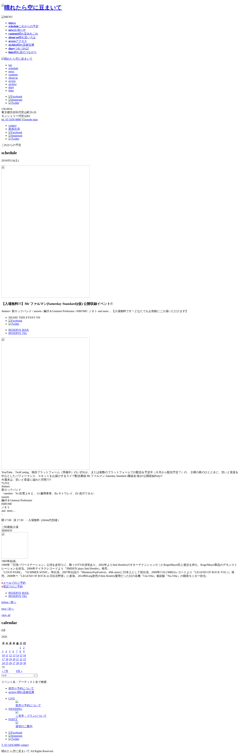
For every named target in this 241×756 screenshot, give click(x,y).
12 (10, 655)
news (11, 71)
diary (11, 87)
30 (24, 663)
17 (3, 659)
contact (12, 125)
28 (17, 663)
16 (24, 655)
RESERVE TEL (17, 333)
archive (12, 84)
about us (13, 77)
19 (10, 659)
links (11, 90)
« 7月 (5, 671)
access (12, 80)
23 (24, 659)
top (10, 65)
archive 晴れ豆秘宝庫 (21, 692)
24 (3, 663)
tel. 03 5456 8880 (11, 119)
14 (17, 655)
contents (13, 74)
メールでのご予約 (14, 582)
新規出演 (14, 128)
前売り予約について (21, 688)
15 (21, 655)
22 (21, 659)
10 (3, 655)
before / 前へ (8, 602)
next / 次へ (7, 608)
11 (6, 655)
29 (21, 663)
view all (5, 615)
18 (6, 659)
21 (17, 659)
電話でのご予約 (13, 586)
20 (14, 659)
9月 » (19, 671)
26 (10, 663)
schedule (13, 68)
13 (14, 655)
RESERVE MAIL (18, 329)
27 (14, 663)
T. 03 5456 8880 (10, 744)
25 (6, 663)
